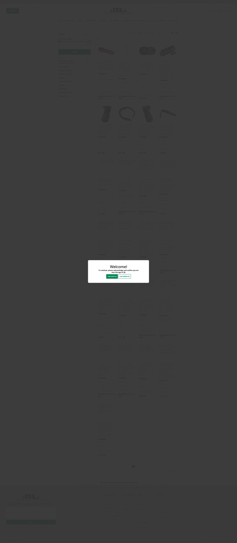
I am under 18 (124, 276)
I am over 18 (111, 276)
